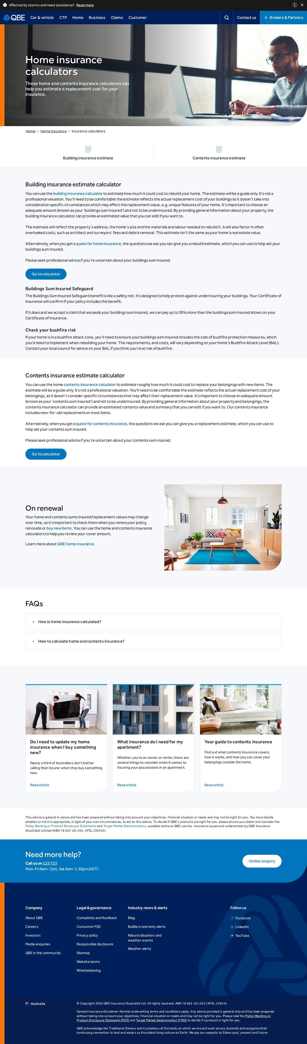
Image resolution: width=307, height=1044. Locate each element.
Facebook (243, 918)
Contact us (246, 17)
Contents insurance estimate (219, 158)
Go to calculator (46, 274)
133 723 (50, 863)
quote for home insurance (98, 243)
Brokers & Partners (286, 17)
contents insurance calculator (90, 384)
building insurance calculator (78, 193)
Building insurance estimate (88, 158)
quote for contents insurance (101, 423)
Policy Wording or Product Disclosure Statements (60, 826)
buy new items (59, 528)
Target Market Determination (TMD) (161, 1020)
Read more (85, 5)
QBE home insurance (75, 543)
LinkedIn (242, 927)
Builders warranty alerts (147, 926)
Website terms (88, 961)
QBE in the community (43, 953)
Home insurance (53, 131)
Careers (31, 926)
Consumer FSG (89, 926)
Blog (131, 918)
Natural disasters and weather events (145, 937)
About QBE (34, 918)
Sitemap (83, 953)
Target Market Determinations (124, 826)
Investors (33, 935)
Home (31, 131)
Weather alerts (139, 948)
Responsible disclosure (95, 944)
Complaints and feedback (97, 918)
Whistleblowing (89, 970)
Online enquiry (262, 861)
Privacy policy (87, 935)
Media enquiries (37, 944)
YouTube (242, 935)
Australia (38, 1004)
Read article (39, 785)
